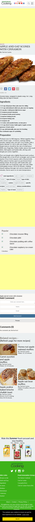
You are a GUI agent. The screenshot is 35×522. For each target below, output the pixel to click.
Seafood (2, 496)
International (3, 491)
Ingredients (3, 483)
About (8, 502)
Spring (22, 443)
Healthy (3, 189)
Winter (16, 443)
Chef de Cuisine (6, 52)
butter (3, 179)
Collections (3, 493)
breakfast (4, 183)
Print (2, 88)
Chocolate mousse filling (19, 234)
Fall (12, 443)
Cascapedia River (22, 483)
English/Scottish (19, 183)
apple (22, 176)
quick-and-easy (10, 186)
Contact (14, 502)
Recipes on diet (4, 478)
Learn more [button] (25, 514)
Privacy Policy (23, 502)
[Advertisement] (17, 25)
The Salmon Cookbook (24, 478)
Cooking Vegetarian (6, 3)
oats (16, 176)
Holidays (2, 488)
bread (18, 179)
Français (19, 1)
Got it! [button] (17, 519)
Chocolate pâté (15, 238)
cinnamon (29, 176)
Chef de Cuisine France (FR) (25, 485)
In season (2, 485)
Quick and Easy (4, 480)
